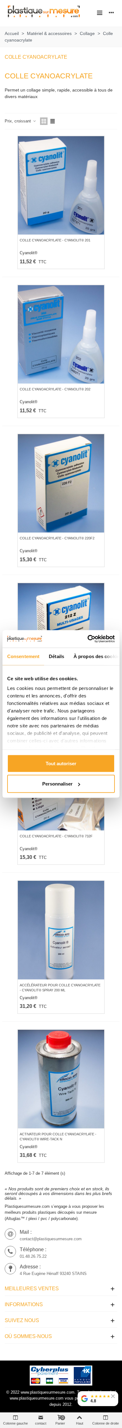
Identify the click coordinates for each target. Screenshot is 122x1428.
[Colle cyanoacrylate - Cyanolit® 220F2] (61, 483)
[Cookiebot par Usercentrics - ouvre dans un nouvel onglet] (88, 639)
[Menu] (99, 12)
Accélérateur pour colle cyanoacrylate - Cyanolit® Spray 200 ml (60, 987)
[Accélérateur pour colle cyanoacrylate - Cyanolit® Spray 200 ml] (61, 930)
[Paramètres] (111, 12)
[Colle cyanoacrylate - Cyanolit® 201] (61, 185)
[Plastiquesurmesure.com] (44, 12)
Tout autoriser (61, 763)
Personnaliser (57, 783)
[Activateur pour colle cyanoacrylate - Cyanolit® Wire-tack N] (61, 1079)
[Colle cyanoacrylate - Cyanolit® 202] (61, 334)
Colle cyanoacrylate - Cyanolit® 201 (55, 240)
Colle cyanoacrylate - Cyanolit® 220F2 (57, 538)
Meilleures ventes (32, 1288)
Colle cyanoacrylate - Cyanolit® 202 (55, 389)
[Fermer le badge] (113, 1396)
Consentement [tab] (23, 656)
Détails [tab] (56, 656)
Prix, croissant (18, 121)
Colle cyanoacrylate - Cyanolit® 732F (56, 836)
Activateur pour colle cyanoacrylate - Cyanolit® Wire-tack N (58, 1136)
